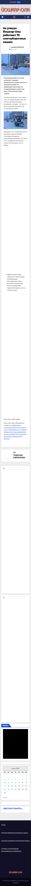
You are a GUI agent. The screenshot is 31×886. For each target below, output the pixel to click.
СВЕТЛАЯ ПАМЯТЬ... (13, 808)
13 (15, 782)
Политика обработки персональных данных (14, 832)
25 (8, 789)
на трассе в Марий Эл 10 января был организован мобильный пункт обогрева (15, 436)
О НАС (3, 825)
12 (12, 782)
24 (5, 789)
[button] (25, 17)
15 (22, 782)
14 (19, 782)
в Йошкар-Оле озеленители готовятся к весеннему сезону (15, 427)
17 (5, 786)
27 (15, 789)
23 (26, 786)
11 (8, 782)
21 (19, 786)
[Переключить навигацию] (14, 17)
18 (8, 786)
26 (12, 789)
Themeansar (16, 882)
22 (22, 786)
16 (26, 782)
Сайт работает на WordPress (10, 880)
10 (5, 782)
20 (15, 786)
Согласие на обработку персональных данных (15, 840)
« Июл (5, 797)
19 (12, 786)
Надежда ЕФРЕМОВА (17, 47)
